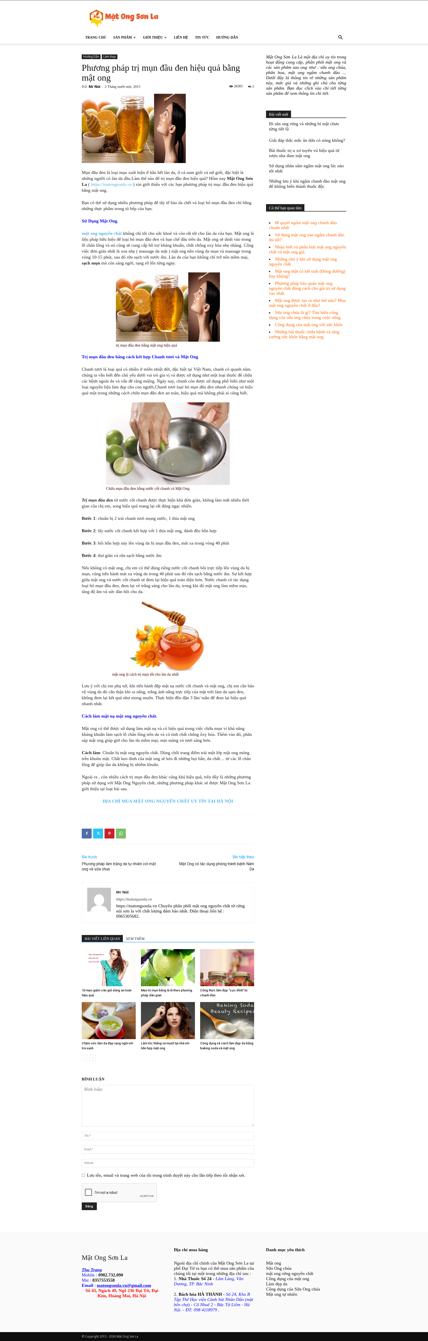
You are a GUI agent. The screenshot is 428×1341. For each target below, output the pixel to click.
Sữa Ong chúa (279, 1268)
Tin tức (202, 37)
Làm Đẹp (109, 56)
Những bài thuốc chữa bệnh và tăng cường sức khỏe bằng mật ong (304, 334)
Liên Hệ (181, 37)
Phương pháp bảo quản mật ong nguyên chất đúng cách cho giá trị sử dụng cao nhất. (307, 288)
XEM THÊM (135, 939)
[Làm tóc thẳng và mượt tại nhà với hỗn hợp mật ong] (168, 1020)
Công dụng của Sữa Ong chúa (293, 1289)
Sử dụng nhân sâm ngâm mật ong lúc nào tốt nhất (306, 168)
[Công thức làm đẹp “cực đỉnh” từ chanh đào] (227, 967)
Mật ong (273, 1263)
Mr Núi (94, 86)
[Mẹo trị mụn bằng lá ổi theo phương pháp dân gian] (168, 967)
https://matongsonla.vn (111, 184)
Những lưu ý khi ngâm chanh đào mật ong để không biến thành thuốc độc (307, 184)
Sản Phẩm (122, 37)
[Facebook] (87, 833)
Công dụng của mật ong (287, 1278)
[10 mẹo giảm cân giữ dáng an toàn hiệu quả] (109, 967)
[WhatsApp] (121, 833)
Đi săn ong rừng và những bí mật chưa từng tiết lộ (304, 126)
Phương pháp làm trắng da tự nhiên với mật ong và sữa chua (119, 866)
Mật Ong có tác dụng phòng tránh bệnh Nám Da (216, 866)
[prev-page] (85, 1058)
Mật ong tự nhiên (281, 1294)
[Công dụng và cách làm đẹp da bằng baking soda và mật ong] (227, 1020)
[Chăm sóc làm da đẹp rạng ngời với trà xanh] (109, 1020)
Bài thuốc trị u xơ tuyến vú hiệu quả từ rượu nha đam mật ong (304, 153)
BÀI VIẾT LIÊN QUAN (102, 939)
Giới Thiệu (153, 37)
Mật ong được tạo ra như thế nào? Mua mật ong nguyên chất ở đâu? (307, 303)
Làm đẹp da (276, 1283)
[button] (340, 38)
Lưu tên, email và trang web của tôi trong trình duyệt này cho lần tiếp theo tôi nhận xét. (166, 1175)
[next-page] (93, 1058)
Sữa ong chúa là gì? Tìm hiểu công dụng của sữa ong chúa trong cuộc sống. (305, 315)
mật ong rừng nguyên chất (289, 1273)
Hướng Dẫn (227, 37)
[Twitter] (98, 833)
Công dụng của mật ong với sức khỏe (309, 324)
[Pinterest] (109, 833)
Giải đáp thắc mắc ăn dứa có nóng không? (307, 140)
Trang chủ (95, 37)
